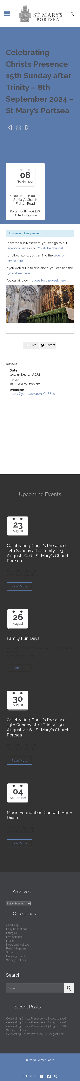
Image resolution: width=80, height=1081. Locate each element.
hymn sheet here (18, 273)
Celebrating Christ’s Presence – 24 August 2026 (36, 1026)
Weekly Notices (16, 960)
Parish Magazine (16, 948)
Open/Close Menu (7, 13)
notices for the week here (48, 280)
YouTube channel (50, 248)
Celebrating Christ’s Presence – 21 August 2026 (35, 1034)
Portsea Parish (45, 1060)
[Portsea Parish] (42, 13)
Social (10, 952)
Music (10, 940)
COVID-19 (12, 925)
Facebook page (17, 248)
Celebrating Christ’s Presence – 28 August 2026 (36, 1018)
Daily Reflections (16, 929)
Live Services (14, 936)
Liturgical (12, 933)
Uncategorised (15, 956)
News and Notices (17, 944)
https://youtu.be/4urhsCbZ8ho (32, 394)
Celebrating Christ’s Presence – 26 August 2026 (36, 1022)
